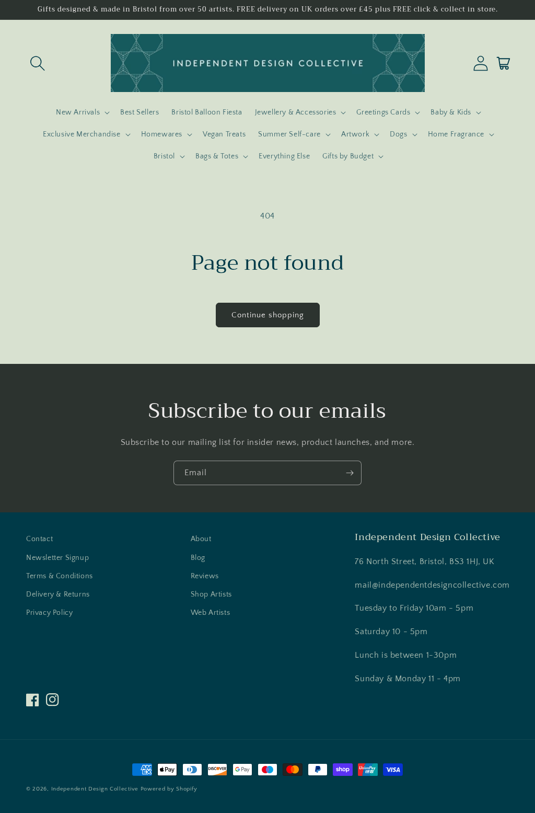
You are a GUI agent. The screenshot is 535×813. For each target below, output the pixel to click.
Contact (39, 539)
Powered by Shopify (169, 789)
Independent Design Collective (94, 789)
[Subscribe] (349, 473)
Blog (198, 558)
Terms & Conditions (59, 576)
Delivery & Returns (58, 594)
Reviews (205, 576)
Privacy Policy (49, 613)
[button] (37, 63)
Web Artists (210, 613)
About (201, 539)
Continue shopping (267, 315)
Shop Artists (211, 594)
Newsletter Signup (57, 558)
